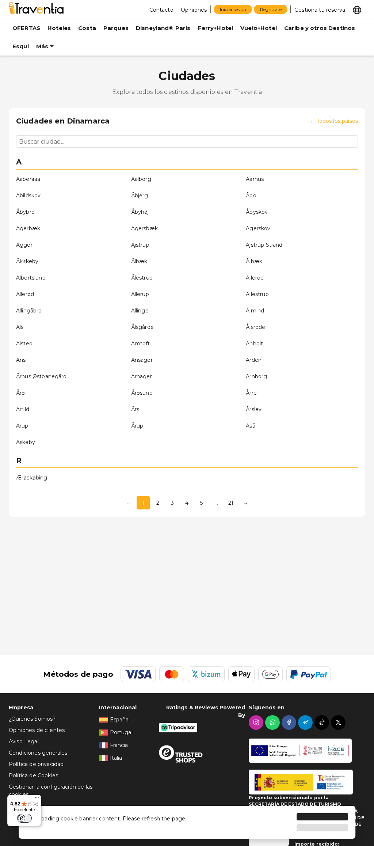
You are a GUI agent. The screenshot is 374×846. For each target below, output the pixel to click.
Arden (254, 360)
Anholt (254, 343)
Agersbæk (144, 228)
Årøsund (142, 393)
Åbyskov (257, 212)
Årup (137, 425)
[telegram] (306, 722)
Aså (250, 425)
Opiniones (194, 10)
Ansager (142, 360)
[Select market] (357, 9)
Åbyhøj (140, 212)
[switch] (24, 818)
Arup (22, 425)
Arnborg (256, 376)
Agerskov (258, 228)
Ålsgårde (142, 327)
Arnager (141, 376)
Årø (20, 393)
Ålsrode (255, 327)
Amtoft (140, 343)
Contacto (161, 10)
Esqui (20, 46)
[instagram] (257, 722)
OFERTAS (26, 27)
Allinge (140, 310)
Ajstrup (140, 245)
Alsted (24, 343)
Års (135, 409)
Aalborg (141, 179)
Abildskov (28, 195)
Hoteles (59, 27)
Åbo (251, 195)
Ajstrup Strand (264, 245)
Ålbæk (139, 261)
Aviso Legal (24, 741)
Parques (116, 27)
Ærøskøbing (31, 477)
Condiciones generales (38, 753)
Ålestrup (142, 277)
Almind (255, 310)
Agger (24, 245)
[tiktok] (322, 722)
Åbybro (25, 212)
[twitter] (339, 722)
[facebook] (290, 722)
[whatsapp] (273, 722)
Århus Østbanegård (41, 376)
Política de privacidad (36, 764)
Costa (87, 27)
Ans (21, 360)
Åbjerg (139, 195)
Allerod (255, 277)
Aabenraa (28, 179)
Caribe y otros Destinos (319, 27)
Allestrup (257, 294)
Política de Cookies (33, 775)
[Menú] (37, 799)
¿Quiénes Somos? (32, 719)
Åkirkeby (27, 261)
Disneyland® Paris (163, 27)
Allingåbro (29, 310)
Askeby (25, 442)
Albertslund (31, 277)
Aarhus (255, 179)
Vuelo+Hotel (258, 27)
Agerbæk (28, 228)
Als (19, 327)
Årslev (254, 409)
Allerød (25, 294)
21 (230, 503)
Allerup (140, 294)
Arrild (22, 409)
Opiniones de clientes (37, 730)
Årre (251, 393)
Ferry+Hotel (215, 27)
